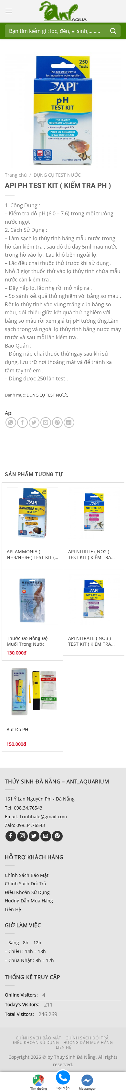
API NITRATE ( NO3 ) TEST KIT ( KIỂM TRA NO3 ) (89, 641)
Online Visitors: (22, 995)
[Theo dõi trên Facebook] (10, 836)
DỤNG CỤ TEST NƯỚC (57, 175)
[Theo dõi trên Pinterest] (57, 836)
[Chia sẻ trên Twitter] (34, 422)
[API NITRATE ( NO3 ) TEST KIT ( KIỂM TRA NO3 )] (93, 599)
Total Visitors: (20, 1014)
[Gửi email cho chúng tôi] (45, 836)
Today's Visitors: (23, 1004)
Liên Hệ (13, 909)
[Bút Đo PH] (32, 691)
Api (9, 413)
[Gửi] (113, 31)
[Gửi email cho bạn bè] (45, 422)
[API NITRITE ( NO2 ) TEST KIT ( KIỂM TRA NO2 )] (93, 513)
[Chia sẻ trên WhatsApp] (10, 422)
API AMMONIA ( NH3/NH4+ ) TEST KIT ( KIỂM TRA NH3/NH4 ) (31, 554)
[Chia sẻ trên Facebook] (22, 422)
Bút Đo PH (17, 729)
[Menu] (9, 10)
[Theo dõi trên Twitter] (34, 836)
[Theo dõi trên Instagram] (22, 836)
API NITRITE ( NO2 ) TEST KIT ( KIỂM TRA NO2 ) (89, 554)
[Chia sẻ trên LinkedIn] (69, 422)
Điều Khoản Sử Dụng (27, 892)
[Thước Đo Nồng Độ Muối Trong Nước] (32, 599)
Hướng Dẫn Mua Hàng (29, 901)
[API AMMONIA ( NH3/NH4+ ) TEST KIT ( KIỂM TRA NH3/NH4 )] (32, 513)
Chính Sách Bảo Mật (26, 875)
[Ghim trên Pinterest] (57, 422)
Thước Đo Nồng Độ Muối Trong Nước (27, 641)
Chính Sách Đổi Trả (25, 883)
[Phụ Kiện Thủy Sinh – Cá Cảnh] (63, 11)
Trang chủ (16, 175)
